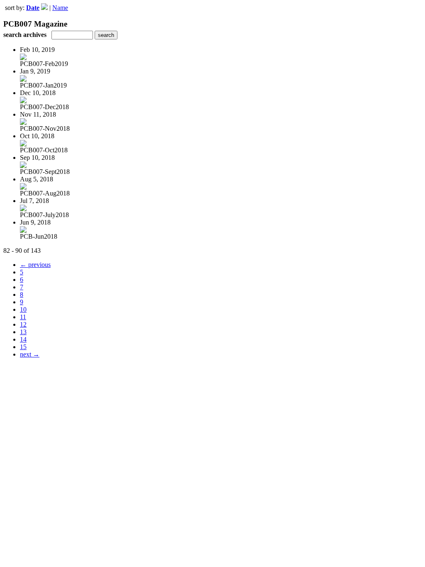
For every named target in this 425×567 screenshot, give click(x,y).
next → (29, 354)
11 (23, 316)
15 (23, 346)
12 (23, 324)
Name (60, 7)
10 (23, 309)
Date (32, 7)
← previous (35, 264)
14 (23, 339)
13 (23, 331)
